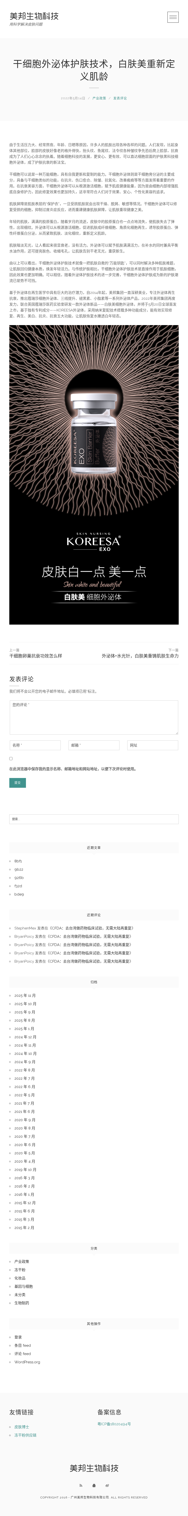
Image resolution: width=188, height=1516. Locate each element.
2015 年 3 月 (24, 1219)
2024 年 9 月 (24, 1062)
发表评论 (120, 98)
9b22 (18, 869)
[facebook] (94, 1485)
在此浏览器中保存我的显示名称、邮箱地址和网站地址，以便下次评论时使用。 (73, 769)
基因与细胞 (23, 1286)
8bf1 (18, 861)
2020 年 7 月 (24, 1136)
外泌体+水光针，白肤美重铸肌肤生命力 (140, 653)
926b (19, 878)
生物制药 (21, 1303)
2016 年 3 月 (24, 1178)
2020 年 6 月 (24, 1145)
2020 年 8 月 (24, 1128)
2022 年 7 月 (24, 1078)
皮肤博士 (21, 1427)
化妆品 (19, 1278)
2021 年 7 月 (24, 1103)
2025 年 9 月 (24, 1012)
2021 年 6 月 (24, 1111)
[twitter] (107, 1485)
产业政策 (99, 98)
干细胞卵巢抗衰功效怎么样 (35, 653)
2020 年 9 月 (24, 1120)
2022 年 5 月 (24, 1095)
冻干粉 (19, 1270)
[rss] (81, 1485)
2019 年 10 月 (25, 1169)
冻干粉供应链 (25, 1435)
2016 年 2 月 (24, 1186)
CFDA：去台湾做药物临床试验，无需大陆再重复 (91, 928)
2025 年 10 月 (25, 1004)
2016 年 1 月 (24, 1194)
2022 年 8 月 (24, 1070)
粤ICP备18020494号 (114, 1424)
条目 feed (22, 1345)
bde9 (19, 894)
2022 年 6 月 (24, 1087)
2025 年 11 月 (25, 995)
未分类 (19, 1295)
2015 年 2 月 (24, 1228)
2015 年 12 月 (25, 1203)
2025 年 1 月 (24, 1029)
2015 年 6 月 (24, 1211)
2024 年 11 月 (25, 1045)
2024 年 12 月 (25, 1037)
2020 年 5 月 (24, 1153)
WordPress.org (27, 1362)
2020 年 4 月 (24, 1161)
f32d (18, 886)
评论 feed (22, 1354)
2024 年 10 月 (25, 1053)
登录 (18, 1337)
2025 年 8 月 (24, 1020)
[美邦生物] (34, 16)
